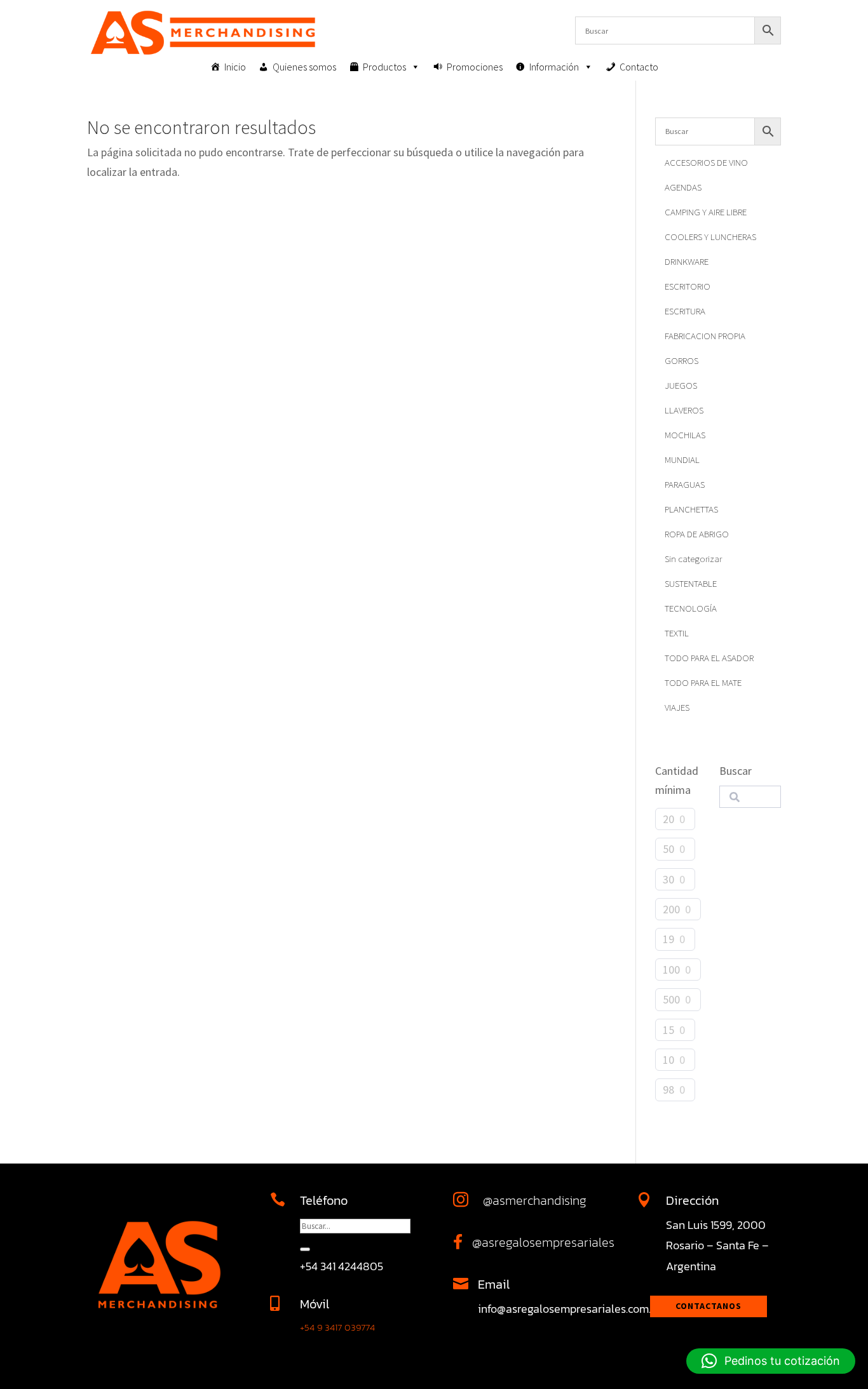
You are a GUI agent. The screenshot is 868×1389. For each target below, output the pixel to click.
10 (668, 1059)
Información (554, 66)
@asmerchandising (535, 1200)
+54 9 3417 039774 (337, 1327)
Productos (384, 66)
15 (668, 1030)
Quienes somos (304, 66)
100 (671, 969)
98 (668, 1089)
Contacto (639, 66)
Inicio (235, 66)
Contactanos (708, 1306)
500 (671, 999)
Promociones (475, 66)
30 (668, 879)
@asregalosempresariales (543, 1242)
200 (671, 909)
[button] (770, 1361)
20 (668, 819)
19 (668, 939)
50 (668, 849)
